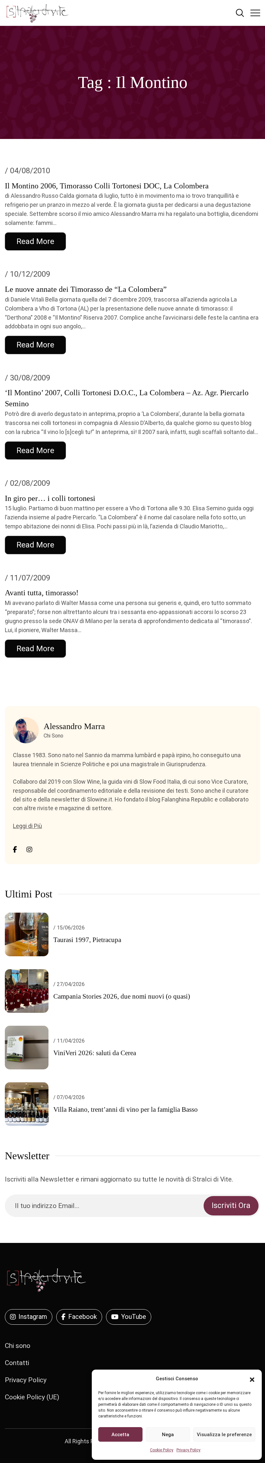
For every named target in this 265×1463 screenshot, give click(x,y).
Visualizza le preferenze (224, 1434)
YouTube (133, 1316)
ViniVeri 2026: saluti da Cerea (94, 1053)
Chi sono (17, 1346)
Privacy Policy (188, 1450)
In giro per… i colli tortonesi (50, 498)
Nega (168, 1434)
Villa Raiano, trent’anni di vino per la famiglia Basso (125, 1109)
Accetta (120, 1434)
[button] (252, 1379)
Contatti (17, 1363)
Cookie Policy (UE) (32, 1397)
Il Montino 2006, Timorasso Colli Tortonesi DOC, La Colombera (107, 186)
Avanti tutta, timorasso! (42, 592)
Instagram (32, 1316)
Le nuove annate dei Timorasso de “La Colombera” (86, 289)
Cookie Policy (161, 1450)
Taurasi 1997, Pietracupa (87, 940)
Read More (35, 241)
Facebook (82, 1316)
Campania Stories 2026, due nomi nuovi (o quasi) (121, 996)
